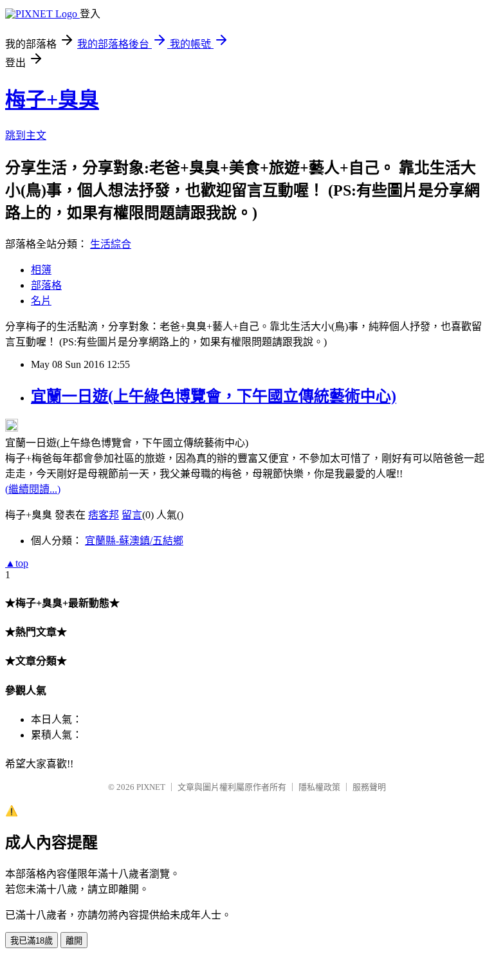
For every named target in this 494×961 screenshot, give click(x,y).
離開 (74, 941)
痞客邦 (103, 514)
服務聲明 (369, 787)
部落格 (46, 285)
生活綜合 (110, 244)
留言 (132, 514)
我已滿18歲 (31, 941)
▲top (16, 563)
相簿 (41, 269)
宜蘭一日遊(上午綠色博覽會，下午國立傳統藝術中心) (213, 396)
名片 (41, 300)
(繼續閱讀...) (32, 489)
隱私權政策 (319, 787)
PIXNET (150, 787)
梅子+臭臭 (52, 99)
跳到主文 (25, 135)
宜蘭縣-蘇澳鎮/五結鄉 (134, 540)
